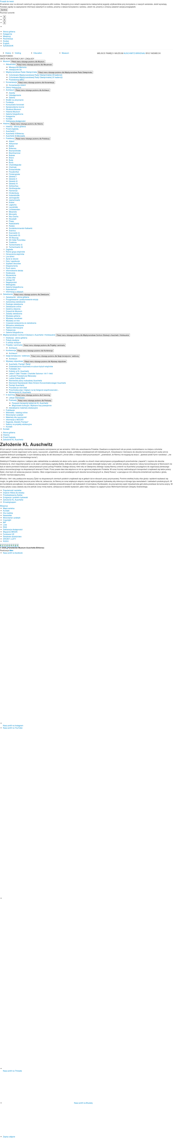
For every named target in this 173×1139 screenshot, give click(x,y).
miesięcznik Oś (15, 69)
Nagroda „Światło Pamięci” (17, 422)
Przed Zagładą (12, 128)
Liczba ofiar (11, 277)
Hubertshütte (14, 195)
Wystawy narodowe (14, 318)
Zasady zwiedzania (14, 313)
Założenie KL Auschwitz (13, 439)
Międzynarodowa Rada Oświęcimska (21, 72)
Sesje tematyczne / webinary (18, 355)
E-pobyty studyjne (13, 342)
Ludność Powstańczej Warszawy (22, 375)
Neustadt (12, 218)
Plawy (11, 221)
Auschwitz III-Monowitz (15, 135)
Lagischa (12, 204)
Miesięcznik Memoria (17, 67)
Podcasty (13, 400)
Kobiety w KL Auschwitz (19, 371)
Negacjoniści (11, 282)
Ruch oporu (11, 268)
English (6, 43)
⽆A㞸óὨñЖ (8, 45)
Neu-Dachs (13, 216)
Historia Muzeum (13, 111)
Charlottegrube (15, 164)
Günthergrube (14, 188)
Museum (65, 53)
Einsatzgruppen (9, 502)
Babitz (11, 146)
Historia (6, 123)
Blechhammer (14, 153)
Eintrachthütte (14, 169)
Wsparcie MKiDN (10, 531)
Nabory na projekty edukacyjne (19, 424)
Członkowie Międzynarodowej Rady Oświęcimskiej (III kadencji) (35, 75)
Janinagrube (14, 197)
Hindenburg (14, 193)
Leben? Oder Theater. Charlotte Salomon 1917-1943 (31, 373)
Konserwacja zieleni (17, 85)
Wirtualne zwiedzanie (15, 325)
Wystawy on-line (13, 320)
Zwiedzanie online (13, 306)
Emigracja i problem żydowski (15, 497)
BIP (4, 522)
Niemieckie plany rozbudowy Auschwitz (25, 380)
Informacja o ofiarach (14, 291)
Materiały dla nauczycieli (16, 417)
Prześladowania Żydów (12, 495)
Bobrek (12, 155)
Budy (11, 160)
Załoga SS (10, 280)
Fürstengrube (14, 174)
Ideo (11, 550)
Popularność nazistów (12, 490)
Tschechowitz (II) (16, 247)
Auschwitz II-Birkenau (15, 133)
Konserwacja (11, 82)
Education (38, 53)
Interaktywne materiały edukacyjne (23, 407)
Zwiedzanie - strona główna (17, 297)
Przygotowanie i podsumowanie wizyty (22, 299)
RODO (6, 541)
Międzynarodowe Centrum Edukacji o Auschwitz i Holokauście (29, 334)
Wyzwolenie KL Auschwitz (20, 392)
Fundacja (10, 102)
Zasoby (12, 92)
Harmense (13, 190)
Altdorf (11, 141)
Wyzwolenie (11, 275)
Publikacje (10, 410)
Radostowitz (14, 223)
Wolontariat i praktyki (14, 414)
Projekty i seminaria (14, 345)
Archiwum (10, 90)
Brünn (11, 157)
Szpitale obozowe (13, 263)
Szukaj (6, 41)
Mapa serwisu (9, 508)
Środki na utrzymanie (15, 99)
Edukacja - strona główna (16, 337)
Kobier (11, 202)
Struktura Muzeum (13, 109)
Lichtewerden (14, 209)
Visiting (18, 53)
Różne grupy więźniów (15, 251)
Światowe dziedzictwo (12, 536)
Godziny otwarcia (13, 308)
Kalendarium (11, 289)
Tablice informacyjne (14, 327)
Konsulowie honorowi (15, 104)
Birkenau (12, 148)
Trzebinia (13, 242)
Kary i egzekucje (13, 261)
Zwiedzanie (8, 294)
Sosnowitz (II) (14, 235)
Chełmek (12, 167)
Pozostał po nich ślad (18, 387)
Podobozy (10, 138)
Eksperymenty (12, 265)
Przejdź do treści (7, 1)
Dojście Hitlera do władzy (13, 492)
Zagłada (9, 249)
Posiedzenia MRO (16, 79)
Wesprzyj (7, 36)
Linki (5, 524)
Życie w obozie (12, 258)
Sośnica (12, 230)
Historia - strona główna (16, 126)
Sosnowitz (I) (14, 233)
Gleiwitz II (13, 178)
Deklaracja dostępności (16, 121)
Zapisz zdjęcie (9, 1136)
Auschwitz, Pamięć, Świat (19, 364)
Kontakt (9, 118)
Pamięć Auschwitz (16, 385)
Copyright (7, 520)
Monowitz (13, 214)
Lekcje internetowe (17, 397)
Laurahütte (13, 207)
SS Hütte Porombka (17, 240)
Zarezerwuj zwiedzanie (15, 301)
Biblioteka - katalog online (17, 412)
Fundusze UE (8, 534)
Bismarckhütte (15, 150)
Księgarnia (7, 34)
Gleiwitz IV (13, 183)
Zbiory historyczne (13, 87)
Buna (11, 162)
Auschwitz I (10, 131)
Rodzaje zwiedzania (14, 304)
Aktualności (11, 64)
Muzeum (7, 61)
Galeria (12, 97)
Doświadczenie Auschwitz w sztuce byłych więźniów (31, 366)
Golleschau (13, 186)
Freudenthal (14, 171)
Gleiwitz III (13, 181)
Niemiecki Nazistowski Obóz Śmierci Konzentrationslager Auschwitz (37, 383)
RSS (5, 527)
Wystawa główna (13, 316)
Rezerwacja (8, 38)
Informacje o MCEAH (15, 419)
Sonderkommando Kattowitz (20, 228)
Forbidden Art (14, 368)
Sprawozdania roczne (15, 107)
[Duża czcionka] (5, 26)
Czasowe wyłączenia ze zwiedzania (21, 323)
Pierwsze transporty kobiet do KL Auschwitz (30, 403)
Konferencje (11, 350)
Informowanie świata (14, 270)
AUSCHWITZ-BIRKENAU (135, 53)
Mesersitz (13, 211)
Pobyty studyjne (12, 340)
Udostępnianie (15, 95)
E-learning (10, 394)
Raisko (12, 225)
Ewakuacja (10, 272)
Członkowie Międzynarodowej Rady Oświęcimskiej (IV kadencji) (36, 77)
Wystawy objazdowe (15, 361)
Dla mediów (8, 513)
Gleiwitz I (12, 176)
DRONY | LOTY (9, 538)
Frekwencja (11, 330)
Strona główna (9, 31)
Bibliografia (10, 284)
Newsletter (7, 515)
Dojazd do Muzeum (14, 311)
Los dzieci (10, 256)
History (8, 53)
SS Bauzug (13, 237)
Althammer (13, 143)
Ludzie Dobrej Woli (17, 378)
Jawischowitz (14, 200)
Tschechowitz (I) (15, 244)
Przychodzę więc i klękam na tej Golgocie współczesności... (34, 390)
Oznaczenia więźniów (15, 254)
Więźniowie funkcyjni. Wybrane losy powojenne (32, 405)
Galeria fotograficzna (14, 114)
